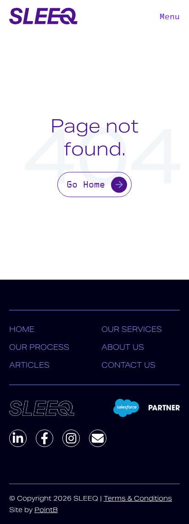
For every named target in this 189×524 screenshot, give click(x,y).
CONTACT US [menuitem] (128, 365)
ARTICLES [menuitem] (29, 365)
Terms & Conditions (138, 498)
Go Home (86, 184)
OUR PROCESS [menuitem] (39, 347)
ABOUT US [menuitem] (122, 347)
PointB (46, 510)
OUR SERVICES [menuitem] (131, 329)
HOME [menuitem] (21, 329)
